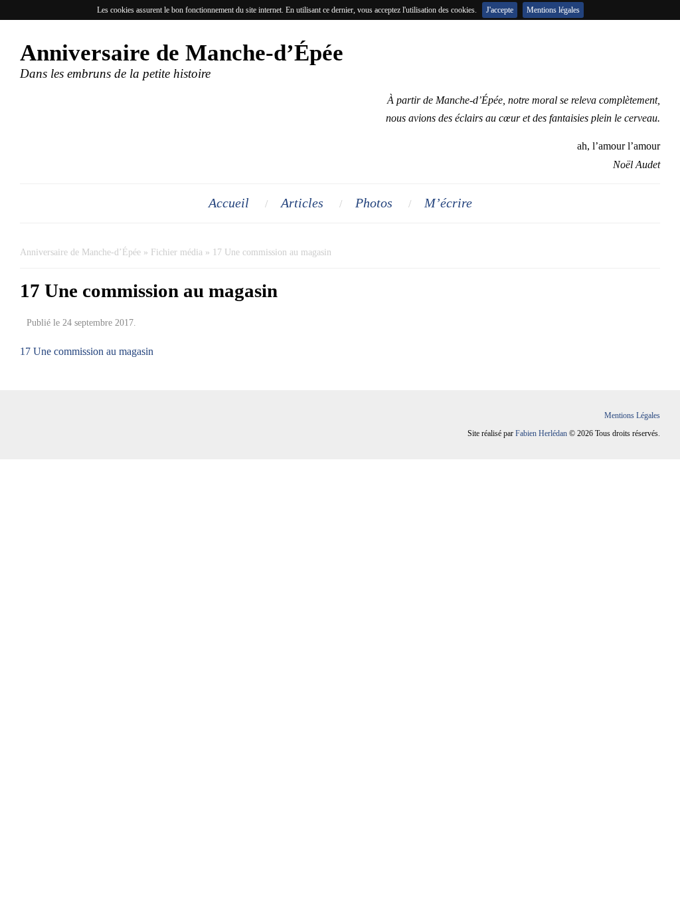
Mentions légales (553, 10)
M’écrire (448, 202)
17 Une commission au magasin (86, 351)
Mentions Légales (632, 415)
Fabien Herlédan (541, 433)
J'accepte (499, 10)
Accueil (229, 202)
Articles (302, 202)
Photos (373, 202)
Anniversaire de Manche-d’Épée (80, 252)
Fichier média (177, 252)
